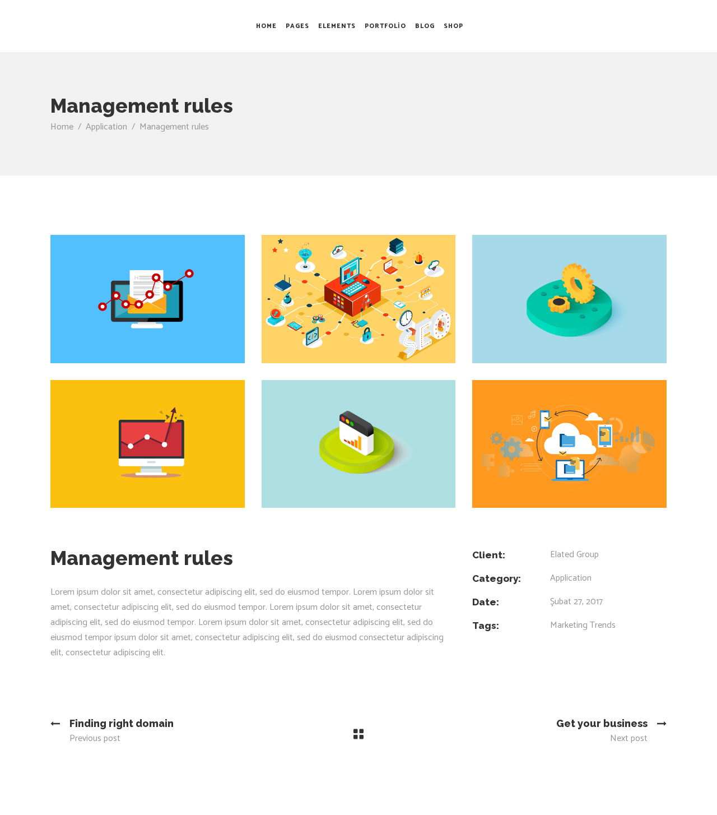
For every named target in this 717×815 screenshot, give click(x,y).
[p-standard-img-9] (359, 299)
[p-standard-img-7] (569, 444)
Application (106, 127)
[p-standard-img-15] (359, 444)
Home (61, 127)
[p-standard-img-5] (569, 299)
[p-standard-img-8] (147, 299)
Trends (603, 625)
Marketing (569, 625)
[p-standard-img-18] (147, 444)
